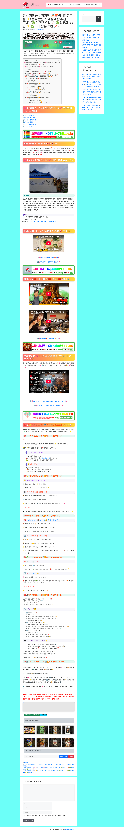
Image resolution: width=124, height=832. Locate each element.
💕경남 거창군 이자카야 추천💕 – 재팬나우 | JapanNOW (39, 66)
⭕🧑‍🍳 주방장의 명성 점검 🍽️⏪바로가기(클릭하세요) (38, 83)
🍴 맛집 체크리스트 (33, 80)
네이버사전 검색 (36, 714)
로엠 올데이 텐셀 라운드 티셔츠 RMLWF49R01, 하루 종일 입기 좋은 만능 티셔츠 (91, 45)
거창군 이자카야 (28, 764)
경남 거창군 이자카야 (47, 764)
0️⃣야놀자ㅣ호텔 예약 (28, 115)
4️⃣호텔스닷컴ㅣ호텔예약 (29, 124)
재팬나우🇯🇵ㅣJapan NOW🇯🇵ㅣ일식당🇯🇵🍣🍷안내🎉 (38, 71)
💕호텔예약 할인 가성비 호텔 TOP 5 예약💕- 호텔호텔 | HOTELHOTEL (42, 62)
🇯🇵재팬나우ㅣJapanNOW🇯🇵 (54, 4)
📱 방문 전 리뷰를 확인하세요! (35, 86)
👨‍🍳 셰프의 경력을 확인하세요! (35, 84)
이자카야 (26, 762)
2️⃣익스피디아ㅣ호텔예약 (29, 120)
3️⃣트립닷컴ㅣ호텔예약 (29, 122)
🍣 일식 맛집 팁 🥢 (33, 94)
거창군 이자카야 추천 (37, 764)
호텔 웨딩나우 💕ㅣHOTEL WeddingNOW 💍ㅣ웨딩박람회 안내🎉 (41, 75)
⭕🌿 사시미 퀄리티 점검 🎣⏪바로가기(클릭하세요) (38, 92)
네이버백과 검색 (27, 714)
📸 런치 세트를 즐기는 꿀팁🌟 (35, 100)
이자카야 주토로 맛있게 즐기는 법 (90, 105)
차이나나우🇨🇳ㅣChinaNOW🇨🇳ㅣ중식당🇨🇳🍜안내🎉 (37, 73)
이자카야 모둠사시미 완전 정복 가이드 (91, 89)
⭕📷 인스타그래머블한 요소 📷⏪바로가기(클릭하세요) (39, 102)
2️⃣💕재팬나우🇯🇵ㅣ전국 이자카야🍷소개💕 (48, 262)
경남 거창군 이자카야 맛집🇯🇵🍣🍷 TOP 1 (35, 64)
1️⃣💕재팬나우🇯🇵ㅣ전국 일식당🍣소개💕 (48, 257)
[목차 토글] (58, 60)
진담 (30, 69)
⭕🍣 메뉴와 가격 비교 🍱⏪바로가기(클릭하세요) (38, 88)
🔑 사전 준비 (31, 81)
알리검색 (70, 756)
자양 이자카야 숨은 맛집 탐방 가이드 (91, 35)
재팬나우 (33, 4)
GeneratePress (69, 829)
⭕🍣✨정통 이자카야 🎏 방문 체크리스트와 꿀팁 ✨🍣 (38, 77)
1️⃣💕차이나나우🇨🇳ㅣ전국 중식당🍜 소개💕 (48, 338)
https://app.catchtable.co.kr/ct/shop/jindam (43, 221)
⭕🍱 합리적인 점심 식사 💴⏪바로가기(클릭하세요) (38, 97)
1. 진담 (28, 68)
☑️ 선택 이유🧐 (32, 98)
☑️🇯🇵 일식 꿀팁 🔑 (33, 95)
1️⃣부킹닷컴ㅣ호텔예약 (29, 117)
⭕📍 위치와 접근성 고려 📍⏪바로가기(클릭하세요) (38, 78)
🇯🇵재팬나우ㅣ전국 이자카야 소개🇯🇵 (92, 4)
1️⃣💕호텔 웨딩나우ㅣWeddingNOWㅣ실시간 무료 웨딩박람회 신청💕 (48, 401)
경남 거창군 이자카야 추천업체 (60, 764)
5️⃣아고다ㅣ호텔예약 (28, 126)
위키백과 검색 (44, 714)
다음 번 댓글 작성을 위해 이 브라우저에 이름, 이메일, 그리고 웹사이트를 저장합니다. (45, 815)
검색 (83, 14)
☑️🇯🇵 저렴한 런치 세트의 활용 (35, 91)
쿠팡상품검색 (63, 756)
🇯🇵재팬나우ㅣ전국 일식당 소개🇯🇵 (74, 4)
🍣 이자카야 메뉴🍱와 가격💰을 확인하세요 (37, 89)
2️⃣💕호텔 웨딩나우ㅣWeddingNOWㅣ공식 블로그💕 (48, 405)
